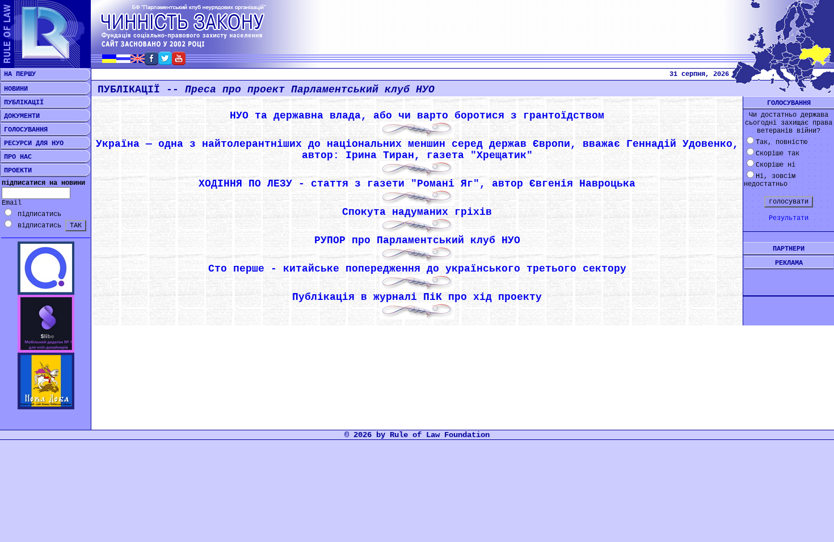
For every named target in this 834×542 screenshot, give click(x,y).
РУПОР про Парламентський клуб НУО (417, 240)
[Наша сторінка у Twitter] (165, 62)
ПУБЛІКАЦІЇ (22, 103)
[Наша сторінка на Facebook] (151, 62)
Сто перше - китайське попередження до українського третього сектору (417, 268)
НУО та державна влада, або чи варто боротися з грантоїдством (417, 115)
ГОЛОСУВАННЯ (24, 130)
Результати (788, 218)
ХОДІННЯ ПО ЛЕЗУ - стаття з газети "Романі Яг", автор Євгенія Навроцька (417, 183)
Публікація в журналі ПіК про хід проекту (417, 297)
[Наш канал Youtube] (179, 62)
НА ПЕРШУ (18, 74)
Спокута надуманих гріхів (417, 212)
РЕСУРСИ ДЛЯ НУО (32, 143)
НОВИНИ (14, 89)
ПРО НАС (16, 157)
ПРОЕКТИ (16, 171)
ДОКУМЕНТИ (20, 116)
